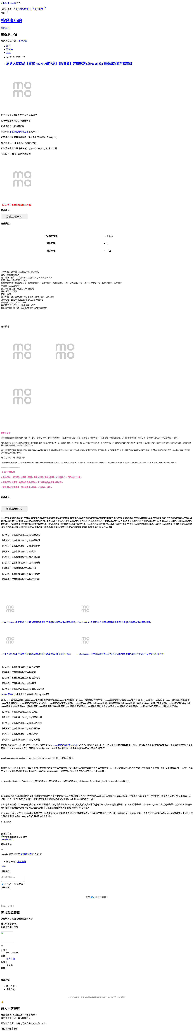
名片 (8, 52)
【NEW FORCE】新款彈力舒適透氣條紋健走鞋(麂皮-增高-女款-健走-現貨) (36, 654)
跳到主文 (5, 28)
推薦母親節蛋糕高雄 (19, 132)
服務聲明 (122, 997)
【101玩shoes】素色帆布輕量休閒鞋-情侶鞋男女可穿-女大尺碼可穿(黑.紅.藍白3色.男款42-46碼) (120, 654)
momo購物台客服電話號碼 (65, 745)
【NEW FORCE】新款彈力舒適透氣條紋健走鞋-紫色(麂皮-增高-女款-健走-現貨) (38, 622)
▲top (3, 866)
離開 (15, 1029)
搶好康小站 (11, 20)
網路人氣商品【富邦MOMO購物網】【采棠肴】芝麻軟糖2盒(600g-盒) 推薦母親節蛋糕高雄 (69, 63)
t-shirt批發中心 (7, 694)
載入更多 (5, 871)
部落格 (9, 49)
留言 (29, 854)
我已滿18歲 (6, 1029)
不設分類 (22, 41)
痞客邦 (23, 854)
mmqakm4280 (7, 839)
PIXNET (77, 997)
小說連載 (21, 861)
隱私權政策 (112, 997)
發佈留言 (5, 887)
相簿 (8, 46)
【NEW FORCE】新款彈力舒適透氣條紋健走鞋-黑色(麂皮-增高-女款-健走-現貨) (114, 622)
